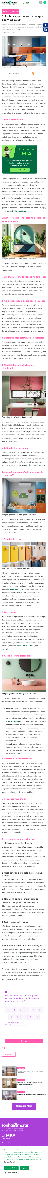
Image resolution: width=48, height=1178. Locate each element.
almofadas (21, 646)
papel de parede (14, 721)
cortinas (30, 646)
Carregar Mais (24, 1106)
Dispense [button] (24, 1168)
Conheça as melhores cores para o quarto (31, 1094)
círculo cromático (18, 211)
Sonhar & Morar (9, 2)
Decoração (13, 11)
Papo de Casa (7, 1143)
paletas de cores (16, 589)
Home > (6, 11)
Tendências (8, 1054)
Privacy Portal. (9, 1162)
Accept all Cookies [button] (11, 1168)
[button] (12, 1172)
